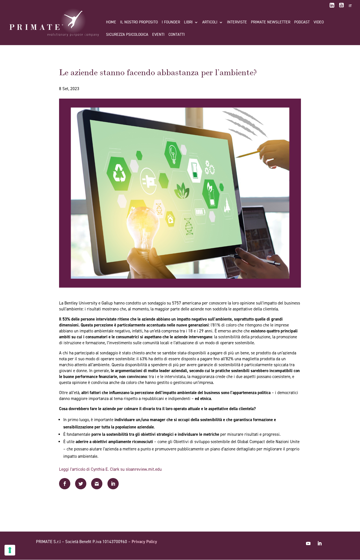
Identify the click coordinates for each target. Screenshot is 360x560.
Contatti (176, 35)
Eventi (158, 35)
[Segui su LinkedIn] (319, 543)
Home (111, 22)
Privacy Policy (144, 542)
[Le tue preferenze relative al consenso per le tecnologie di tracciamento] (9, 550)
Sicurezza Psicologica (127, 35)
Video (319, 22)
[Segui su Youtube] (308, 543)
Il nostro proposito (139, 22)
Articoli (209, 22)
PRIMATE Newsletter (270, 22)
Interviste (237, 22)
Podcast (302, 22)
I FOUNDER (171, 22)
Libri (188, 22)
